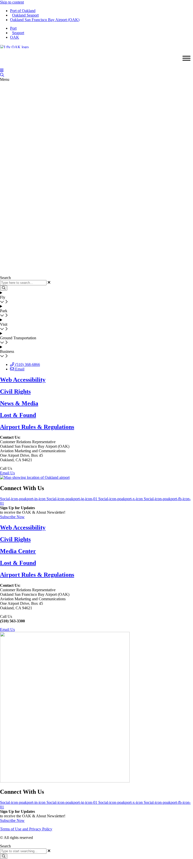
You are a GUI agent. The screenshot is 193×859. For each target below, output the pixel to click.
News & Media (19, 403)
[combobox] (23, 851)
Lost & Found (18, 415)
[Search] (3, 856)
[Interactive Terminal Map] (2, 75)
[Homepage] (14, 46)
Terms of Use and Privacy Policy (26, 829)
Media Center (18, 551)
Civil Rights (15, 391)
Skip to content (12, 2)
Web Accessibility (22, 379)
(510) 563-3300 (25, 468)
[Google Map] (35, 477)
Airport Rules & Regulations (37, 427)
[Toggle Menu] (186, 58)
